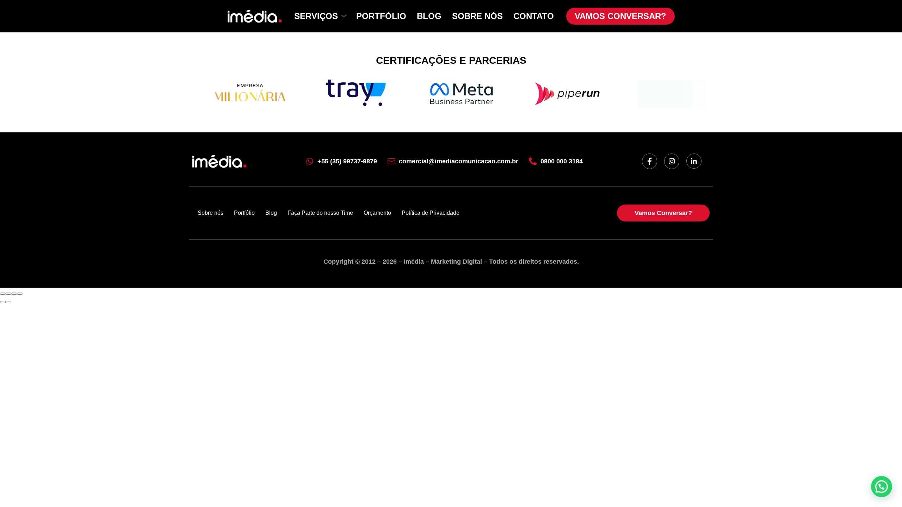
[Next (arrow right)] (8, 302)
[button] (881, 486)
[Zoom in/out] (20, 294)
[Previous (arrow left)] (3, 302)
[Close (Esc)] (3, 294)
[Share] (8, 294)
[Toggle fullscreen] (14, 294)
